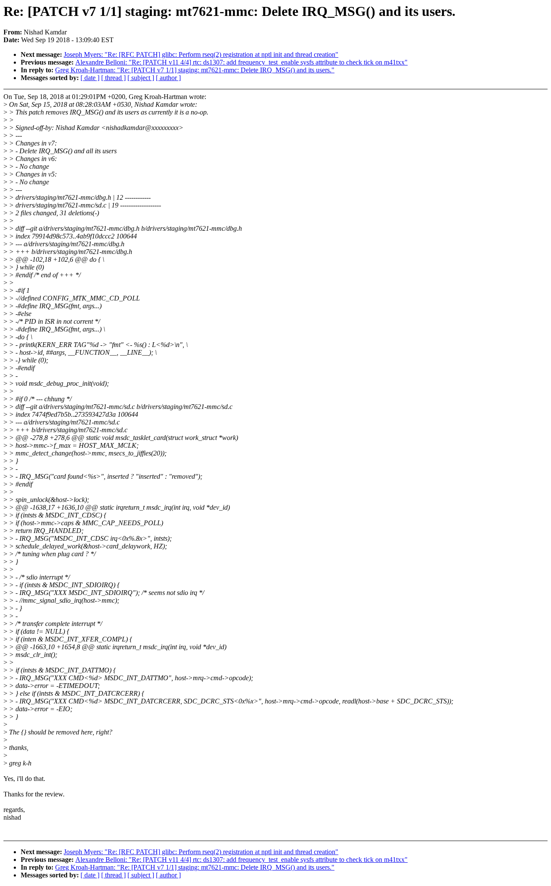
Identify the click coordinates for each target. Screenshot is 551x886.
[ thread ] (113, 77)
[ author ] (168, 77)
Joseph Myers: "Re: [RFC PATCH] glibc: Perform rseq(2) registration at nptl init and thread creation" (201, 54)
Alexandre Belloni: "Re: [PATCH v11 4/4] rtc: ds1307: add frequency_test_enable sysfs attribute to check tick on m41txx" (241, 62)
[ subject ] (140, 77)
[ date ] (89, 77)
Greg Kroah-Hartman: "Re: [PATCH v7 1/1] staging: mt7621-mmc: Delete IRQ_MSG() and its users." (194, 70)
